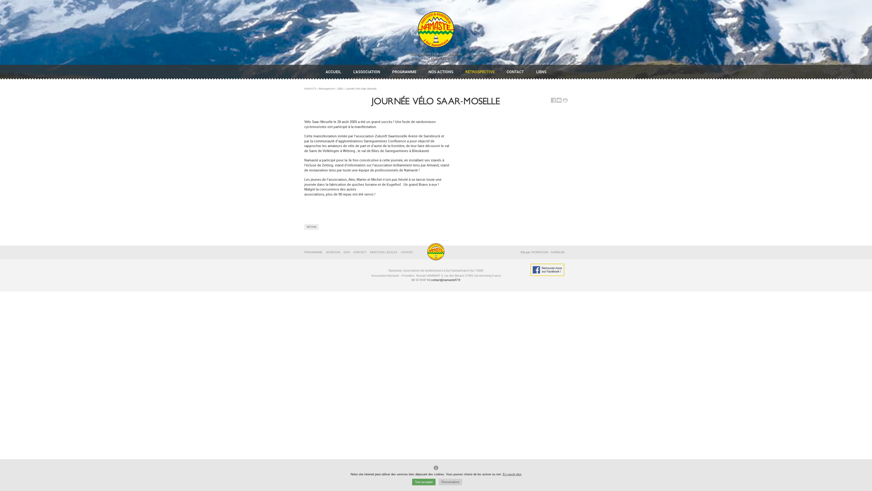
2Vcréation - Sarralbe (548, 252)
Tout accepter (424, 482)
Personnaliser (450, 482)
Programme (404, 71)
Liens (541, 71)
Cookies (407, 252)
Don (347, 252)
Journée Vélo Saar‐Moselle (361, 88)
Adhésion (333, 252)
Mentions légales (383, 252)
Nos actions (441, 71)
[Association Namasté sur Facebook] (547, 270)
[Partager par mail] (559, 101)
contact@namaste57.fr (446, 280)
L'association (366, 71)
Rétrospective (480, 71)
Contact (515, 71)
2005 (340, 88)
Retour (311, 226)
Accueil (333, 71)
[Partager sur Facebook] (553, 101)
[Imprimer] (565, 101)
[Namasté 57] (436, 46)
